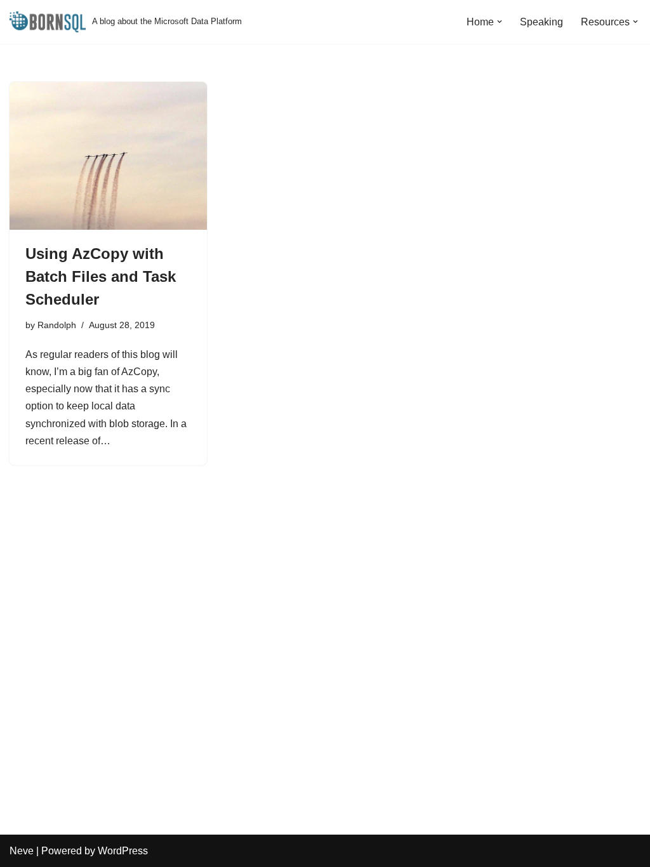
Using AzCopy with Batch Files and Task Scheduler (100, 276)
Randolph (56, 325)
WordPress (123, 850)
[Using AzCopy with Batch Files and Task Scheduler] (108, 156)
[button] (499, 21)
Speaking (541, 22)
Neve (22, 850)
